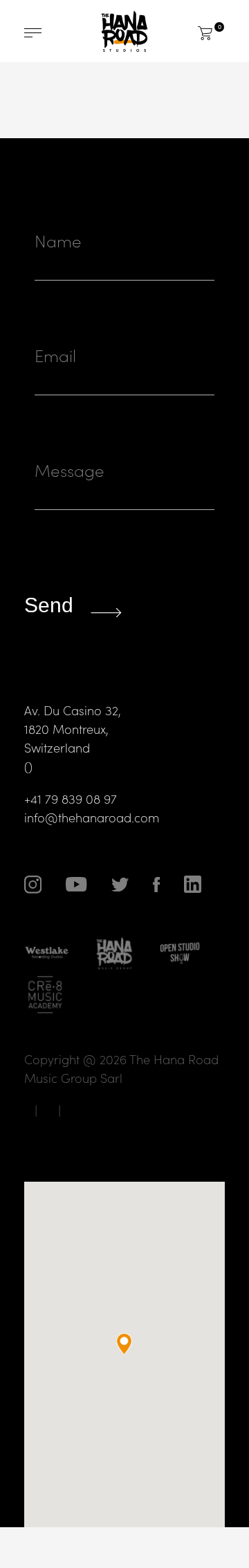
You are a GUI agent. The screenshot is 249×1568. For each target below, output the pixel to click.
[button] (124, 1344)
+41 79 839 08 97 (70, 798)
